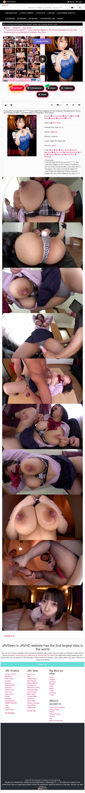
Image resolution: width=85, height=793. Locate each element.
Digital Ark (54, 132)
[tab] (9, 636)
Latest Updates (27, 13)
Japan (54, 145)
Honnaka (8, 698)
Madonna (8, 683)
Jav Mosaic (33, 18)
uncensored (19, 655)
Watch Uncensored (56, 720)
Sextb (51, 677)
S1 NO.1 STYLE (10, 674)
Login (80, 1)
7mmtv (68, 118)
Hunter (7, 696)
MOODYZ (8, 676)
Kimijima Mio (31, 707)
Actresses (21, 18)
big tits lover (58, 152)
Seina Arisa (31, 701)
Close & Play (43, 41)
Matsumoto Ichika (33, 687)
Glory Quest (9, 694)
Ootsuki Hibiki (32, 696)
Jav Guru (52, 681)
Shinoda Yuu (31, 685)
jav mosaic (51, 655)
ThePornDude (10, 1)
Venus (7, 707)
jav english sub (29, 655)
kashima (51, 154)
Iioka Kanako (31, 681)
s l (52, 150)
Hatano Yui (31, 674)
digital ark (60, 154)
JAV (50, 718)
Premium (8, 692)
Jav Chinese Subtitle (66, 13)
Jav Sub (51, 13)
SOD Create (9, 678)
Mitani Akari (31, 694)
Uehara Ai (30, 698)
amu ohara (70, 154)
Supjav (52, 118)
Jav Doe (52, 716)
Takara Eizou (9, 709)
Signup (71, 1)
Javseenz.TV (62, 24)
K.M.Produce (9, 690)
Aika (28, 676)
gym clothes (65, 150)
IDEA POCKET (10, 685)
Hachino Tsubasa (33, 703)
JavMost (52, 679)
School (74, 116)
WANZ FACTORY (11, 703)
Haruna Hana (32, 692)
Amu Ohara (56, 123)
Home (7, 28)
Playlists (40, 13)
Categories (10, 18)
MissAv (60, 18)
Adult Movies (27, 28)
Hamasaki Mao (32, 690)
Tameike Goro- (10, 701)
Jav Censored (57, 116)
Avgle (51, 686)
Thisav (51, 690)
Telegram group (55, 714)
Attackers (8, 687)
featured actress (71, 152)
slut (56, 150)
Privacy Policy (54, 709)
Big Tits (67, 116)
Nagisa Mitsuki (32, 683)
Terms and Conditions (57, 707)
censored (11, 655)
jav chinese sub (41, 655)
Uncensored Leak (47, 18)
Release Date (11, 13)
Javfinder (60, 118)
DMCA (51, 712)
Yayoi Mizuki (31, 705)
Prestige (8, 681)
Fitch (7, 705)
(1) (60, 104)
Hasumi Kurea (32, 678)
